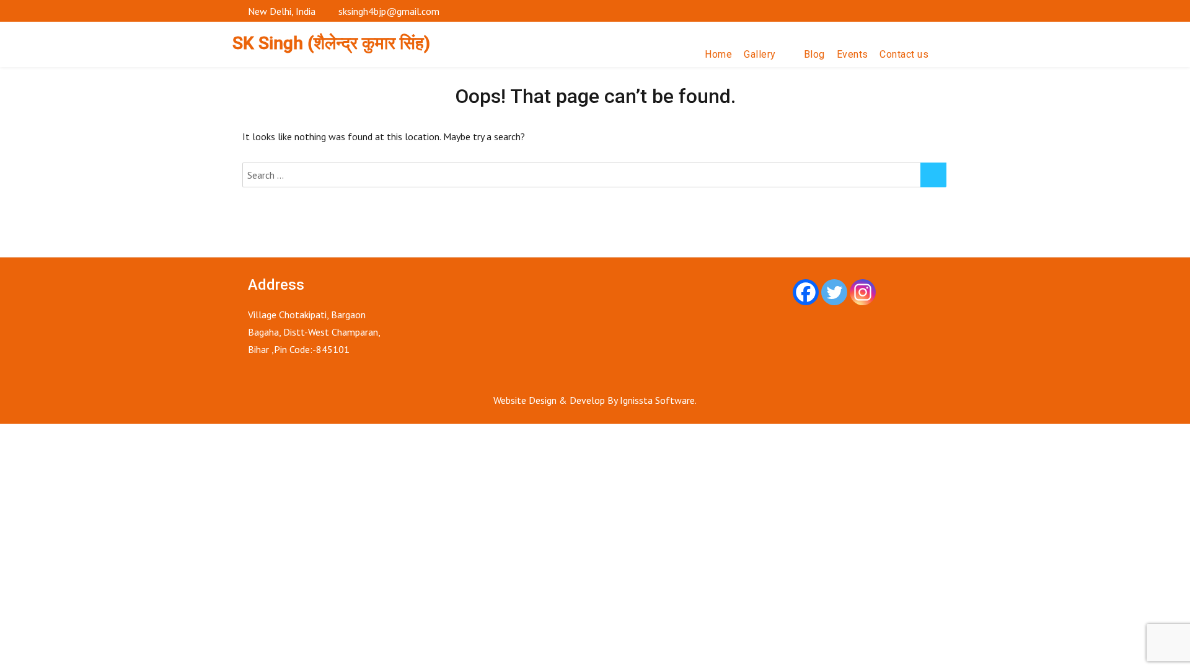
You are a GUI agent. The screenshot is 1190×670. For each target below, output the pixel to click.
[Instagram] (863, 292)
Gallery (760, 54)
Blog (814, 54)
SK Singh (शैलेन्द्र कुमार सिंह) (331, 43)
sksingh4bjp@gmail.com (388, 11)
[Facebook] (806, 292)
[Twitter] (834, 292)
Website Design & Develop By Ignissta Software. (595, 400)
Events (852, 54)
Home (718, 54)
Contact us (903, 54)
